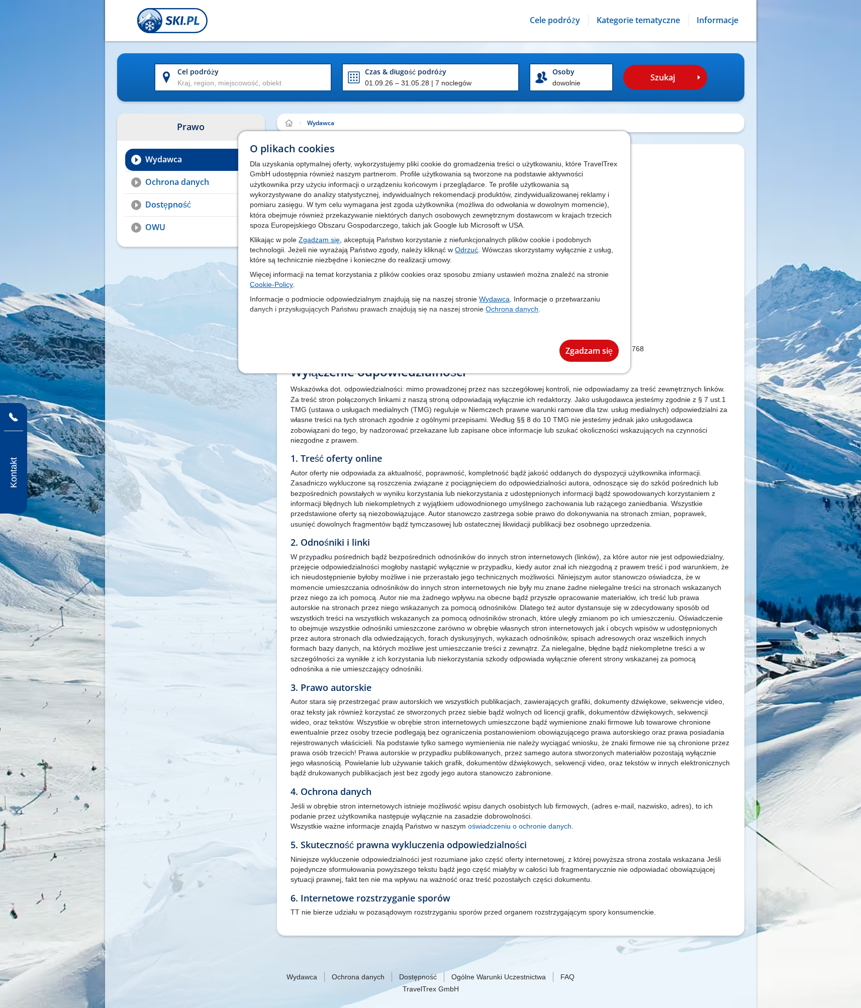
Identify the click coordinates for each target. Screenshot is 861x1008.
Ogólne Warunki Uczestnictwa (498, 977)
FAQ (567, 977)
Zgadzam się (319, 240)
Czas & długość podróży (405, 71)
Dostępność (168, 204)
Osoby (563, 71)
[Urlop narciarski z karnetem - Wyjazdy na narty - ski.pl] (289, 123)
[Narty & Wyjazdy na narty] (172, 20)
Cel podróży (198, 71)
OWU (155, 227)
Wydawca (494, 299)
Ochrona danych (512, 309)
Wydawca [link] (320, 123)
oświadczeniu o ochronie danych (519, 826)
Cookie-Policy (271, 284)
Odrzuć (466, 250)
